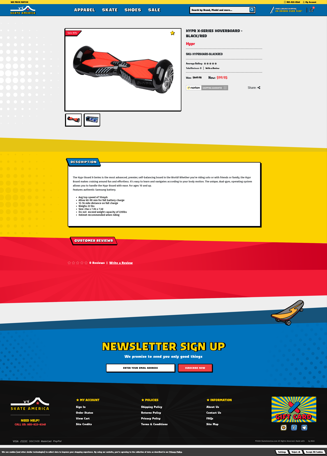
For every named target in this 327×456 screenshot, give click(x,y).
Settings (282, 451)
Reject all (296, 451)
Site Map (212, 424)
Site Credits (84, 424)
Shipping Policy (151, 407)
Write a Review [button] (212, 68)
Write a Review (121, 263)
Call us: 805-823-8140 (30, 424)
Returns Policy (151, 413)
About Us (212, 407)
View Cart (83, 418)
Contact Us (213, 413)
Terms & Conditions (154, 424)
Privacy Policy (151, 418)
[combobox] (223, 9)
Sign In (81, 407)
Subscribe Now (195, 368)
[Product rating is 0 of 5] (210, 63)
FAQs (209, 418)
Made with (300, 441)
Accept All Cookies (314, 451)
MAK (313, 441)
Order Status (84, 413)
